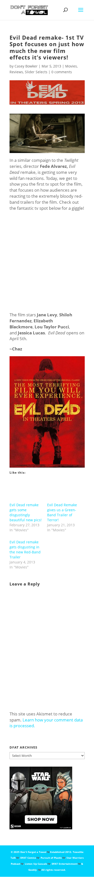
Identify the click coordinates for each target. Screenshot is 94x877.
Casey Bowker (26, 66)
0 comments (61, 71)
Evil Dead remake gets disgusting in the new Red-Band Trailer (25, 549)
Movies (71, 66)
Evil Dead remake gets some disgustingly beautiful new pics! (26, 512)
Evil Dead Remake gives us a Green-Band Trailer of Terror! (62, 512)
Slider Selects (36, 71)
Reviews (16, 71)
